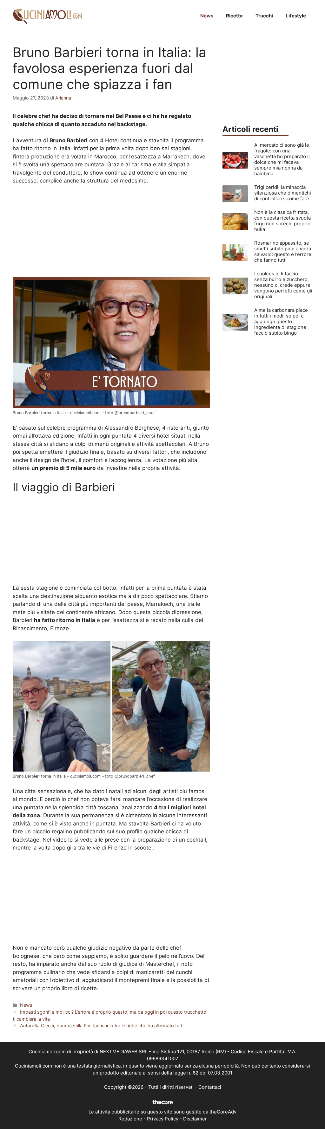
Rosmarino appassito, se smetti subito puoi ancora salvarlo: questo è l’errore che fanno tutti (282, 251)
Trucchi (264, 16)
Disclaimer (195, 1119)
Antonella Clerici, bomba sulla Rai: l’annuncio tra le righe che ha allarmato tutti (101, 1025)
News (206, 16)
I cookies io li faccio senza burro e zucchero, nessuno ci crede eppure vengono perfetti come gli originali (283, 285)
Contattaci (209, 1087)
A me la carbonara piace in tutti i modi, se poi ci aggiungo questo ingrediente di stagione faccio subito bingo (281, 321)
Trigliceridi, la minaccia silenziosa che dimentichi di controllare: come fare (282, 193)
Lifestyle (296, 16)
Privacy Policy (162, 1119)
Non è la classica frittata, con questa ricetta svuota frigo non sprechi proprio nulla (282, 220)
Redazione (130, 1119)
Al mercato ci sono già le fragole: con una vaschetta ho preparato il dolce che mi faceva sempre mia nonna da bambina (282, 159)
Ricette (234, 16)
